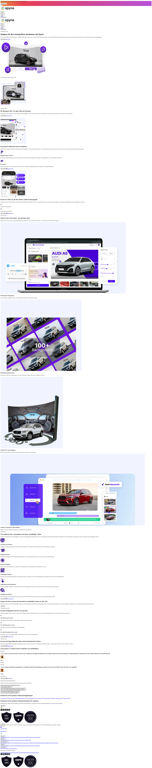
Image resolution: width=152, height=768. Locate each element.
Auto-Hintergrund (3, 740)
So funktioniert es (10, 598)
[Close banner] (1, 5)
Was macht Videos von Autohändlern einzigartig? (9, 692)
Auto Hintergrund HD (28, 745)
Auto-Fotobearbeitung (15, 742)
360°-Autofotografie (12, 737)
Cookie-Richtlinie (3, 752)
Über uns (2, 748)
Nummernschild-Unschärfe (5, 742)
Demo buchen (9, 678)
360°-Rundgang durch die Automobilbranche (22, 740)
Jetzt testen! (8, 39)
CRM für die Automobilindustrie (34, 737)
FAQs (16, 748)
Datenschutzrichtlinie (31, 752)
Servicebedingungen (11, 752)
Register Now (3, 3)
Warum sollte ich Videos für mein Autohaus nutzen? (10, 685)
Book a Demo (3, 17)
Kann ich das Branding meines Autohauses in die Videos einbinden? (12, 688)
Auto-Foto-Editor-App (23, 742)
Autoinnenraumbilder (20, 745)
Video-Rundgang (19, 737)
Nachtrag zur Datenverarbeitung (21, 752)
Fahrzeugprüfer (25, 737)
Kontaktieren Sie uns (8, 748)
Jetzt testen (3, 705)
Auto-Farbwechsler (54, 742)
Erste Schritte (3, 39)
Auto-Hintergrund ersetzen (32, 742)
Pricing (1, 16)
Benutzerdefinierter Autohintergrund (44, 742)
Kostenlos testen (9, 115)
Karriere (13, 748)
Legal (38, 752)
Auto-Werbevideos (36, 745)
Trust (36, 752)
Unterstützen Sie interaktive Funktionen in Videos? (9, 691)
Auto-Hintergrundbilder (4, 745)
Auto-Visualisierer (10, 740)
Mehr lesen (3, 606)
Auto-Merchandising (4, 737)
